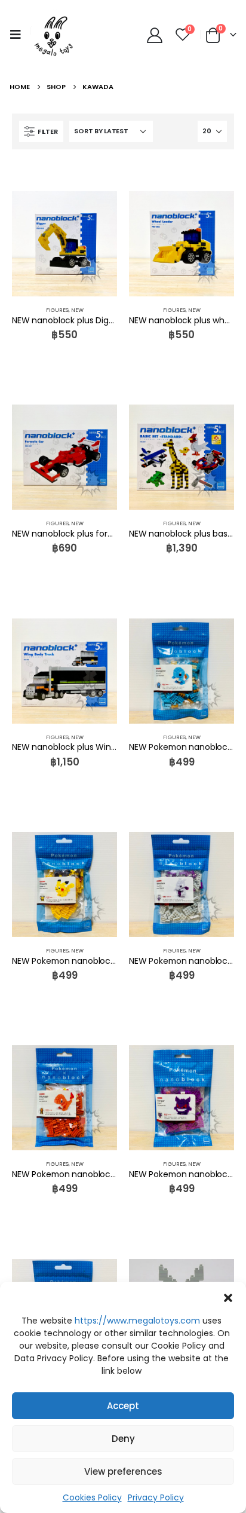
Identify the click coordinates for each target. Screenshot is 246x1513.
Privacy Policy (156, 1497)
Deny (123, 1438)
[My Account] (154, 34)
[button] (228, 1297)
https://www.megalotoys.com (137, 1321)
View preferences (123, 1471)
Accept (123, 1405)
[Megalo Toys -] (54, 34)
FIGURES (57, 310)
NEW (77, 310)
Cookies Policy (92, 1497)
